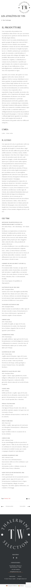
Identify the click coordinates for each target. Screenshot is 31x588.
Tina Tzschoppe (7, 20)
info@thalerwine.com (15, 571)
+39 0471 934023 (15, 569)
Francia (6, 498)
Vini (9, 498)
